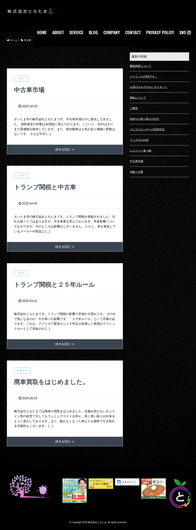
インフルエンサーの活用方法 (147, 129)
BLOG (93, 32)
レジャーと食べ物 (140, 150)
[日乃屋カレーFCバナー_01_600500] (153, 493)
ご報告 (134, 108)
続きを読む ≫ (64, 149)
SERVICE (76, 32)
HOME (42, 32)
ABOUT (58, 32)
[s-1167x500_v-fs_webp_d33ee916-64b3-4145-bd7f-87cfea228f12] (101, 493)
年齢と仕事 (136, 171)
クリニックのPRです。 (144, 76)
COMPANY (111, 32)
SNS (183, 32)
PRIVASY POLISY (160, 32)
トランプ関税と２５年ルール (54, 284)
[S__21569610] (74, 493)
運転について (138, 97)
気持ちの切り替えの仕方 (144, 118)
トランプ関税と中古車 (45, 187)
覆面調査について (140, 65)
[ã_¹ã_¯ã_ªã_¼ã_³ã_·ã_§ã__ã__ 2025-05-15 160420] (127, 493)
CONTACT (133, 32)
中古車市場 (29, 89)
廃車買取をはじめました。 (51, 381)
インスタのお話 (139, 139)
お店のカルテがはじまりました (148, 86)
